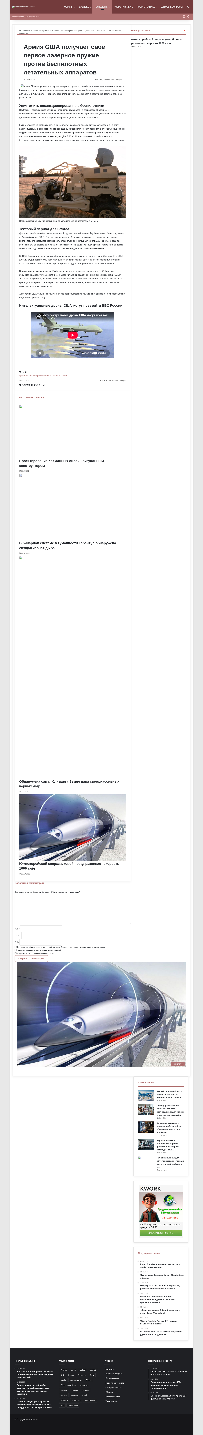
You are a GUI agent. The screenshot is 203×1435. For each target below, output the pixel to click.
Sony (92, 1375)
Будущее (84, 7)
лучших (85, 1390)
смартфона (73, 1405)
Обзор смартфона (68, 1385)
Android (64, 1370)
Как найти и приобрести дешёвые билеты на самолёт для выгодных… (170, 1094)
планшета (76, 1400)
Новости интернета (115, 1383)
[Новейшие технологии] (23, 7)
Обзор (88, 1380)
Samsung (82, 1375)
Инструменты (76, 1380)
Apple (73, 1370)
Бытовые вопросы (171, 7)
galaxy (83, 1370)
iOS (62, 1375)
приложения (90, 1400)
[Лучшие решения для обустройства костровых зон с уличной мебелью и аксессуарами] (146, 1161)
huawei (93, 1370)
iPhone (71, 1375)
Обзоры (68, 7)
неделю (74, 1395)
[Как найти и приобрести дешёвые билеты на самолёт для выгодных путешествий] (146, 1095)
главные (64, 1390)
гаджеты (84, 1385)
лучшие (75, 1390)
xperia (63, 1380)
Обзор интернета (114, 1387)
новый (84, 1395)
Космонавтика (122, 7)
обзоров (64, 1400)
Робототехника (146, 7)
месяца (64, 1395)
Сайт (17, 942)
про (62, 1405)
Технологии (101, 7)
